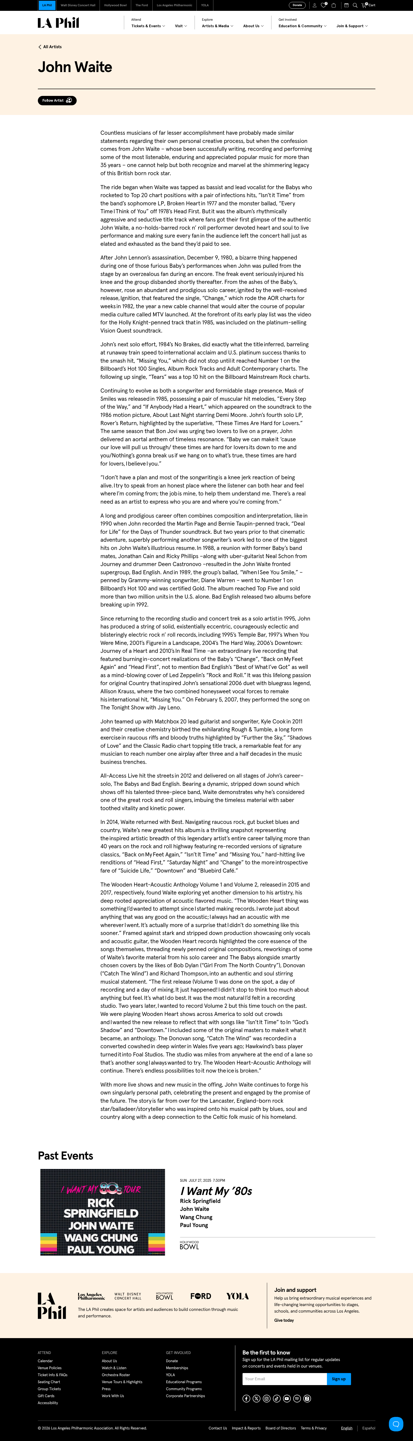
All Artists (52, 47)
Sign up (339, 1379)
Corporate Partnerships (185, 1396)
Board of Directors (280, 1428)
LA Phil (47, 5)
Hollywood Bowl (115, 5)
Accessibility (48, 1403)
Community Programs (184, 1389)
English (346, 1428)
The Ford (141, 5)
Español (368, 1428)
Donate (297, 5)
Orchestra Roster (116, 1375)
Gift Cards (46, 1396)
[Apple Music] (307, 1398)
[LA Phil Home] (58, 22)
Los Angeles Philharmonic (174, 5)
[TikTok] (277, 1398)
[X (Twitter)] (256, 1398)
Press (106, 1389)
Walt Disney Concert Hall (78, 5)
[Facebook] (246, 1398)
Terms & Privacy (313, 1428)
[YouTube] (287, 1398)
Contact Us (218, 1428)
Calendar (45, 1361)
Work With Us (113, 1396)
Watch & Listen (114, 1368)
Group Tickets (49, 1389)
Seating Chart (49, 1382)
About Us (109, 1361)
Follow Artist (53, 100)
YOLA (205, 5)
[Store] (334, 5)
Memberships (177, 1368)
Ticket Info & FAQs (53, 1375)
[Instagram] (267, 1398)
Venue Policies (50, 1368)
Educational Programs (184, 1382)
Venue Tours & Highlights (122, 1382)
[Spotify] (297, 1398)
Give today (284, 1320)
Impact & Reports (246, 1428)
